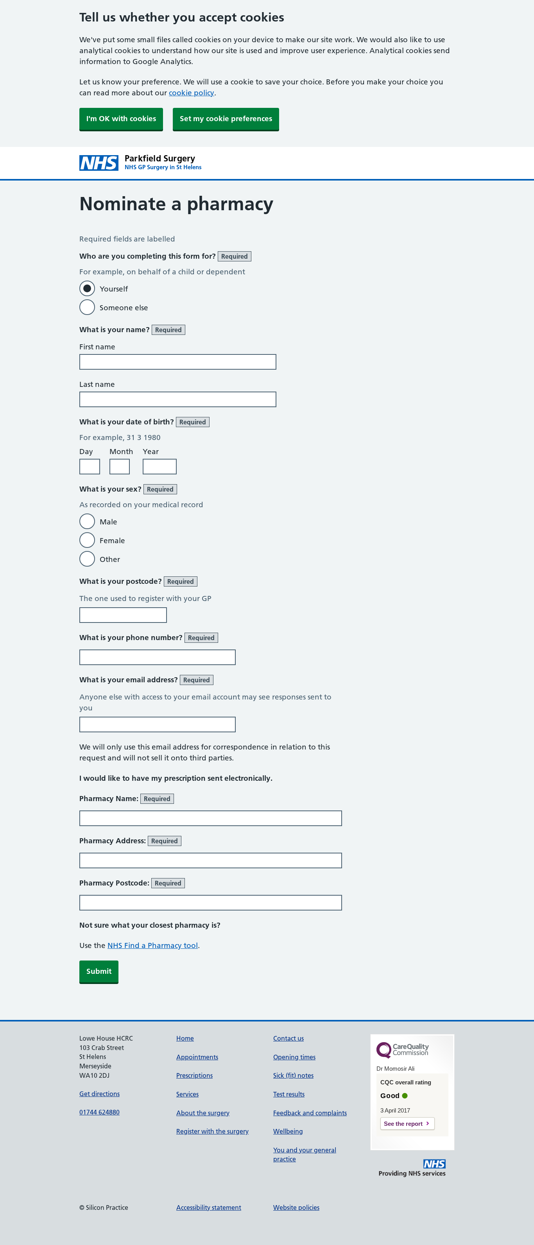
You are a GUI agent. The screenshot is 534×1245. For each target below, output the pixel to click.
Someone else (124, 307)
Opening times (294, 1057)
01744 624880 (99, 1112)
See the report (403, 1123)
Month (121, 451)
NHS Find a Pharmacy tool (153, 945)
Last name (97, 384)
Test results (289, 1094)
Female (112, 540)
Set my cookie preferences (226, 118)
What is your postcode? (136, 581)
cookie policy (191, 92)
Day (86, 451)
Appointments (197, 1057)
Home (185, 1038)
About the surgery (202, 1113)
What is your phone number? (147, 637)
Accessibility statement (208, 1207)
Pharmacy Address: (128, 840)
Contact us (288, 1038)
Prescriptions (194, 1075)
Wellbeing (288, 1131)
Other (110, 559)
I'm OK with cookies (121, 118)
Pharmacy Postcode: (130, 882)
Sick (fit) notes (293, 1075)
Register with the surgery (212, 1131)
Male (108, 521)
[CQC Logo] (402, 1057)
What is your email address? (144, 679)
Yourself (114, 288)
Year (151, 451)
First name (97, 346)
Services (187, 1094)
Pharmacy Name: (124, 798)
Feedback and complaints (310, 1113)
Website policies (296, 1207)
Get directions (99, 1094)
